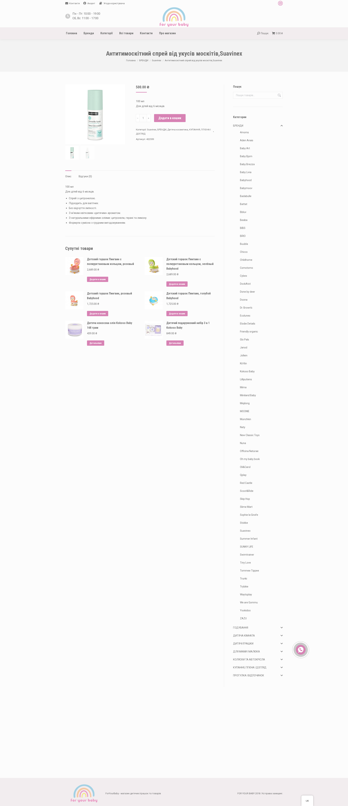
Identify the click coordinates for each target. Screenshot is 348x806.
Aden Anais (246, 140)
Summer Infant (249, 538)
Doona (243, 299)
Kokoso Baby (247, 371)
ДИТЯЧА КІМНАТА (244, 635)
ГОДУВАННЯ (240, 627)
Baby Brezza (247, 164)
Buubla (244, 243)
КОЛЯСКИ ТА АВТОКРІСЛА (249, 659)
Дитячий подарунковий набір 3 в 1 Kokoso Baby (188, 325)
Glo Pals (244, 339)
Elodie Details (247, 323)
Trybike (244, 586)
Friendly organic (249, 331)
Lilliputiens (246, 379)
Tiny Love (245, 562)
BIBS (242, 228)
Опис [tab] (68, 176)
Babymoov (246, 188)
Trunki (243, 578)
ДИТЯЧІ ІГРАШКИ (243, 643)
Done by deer (247, 291)
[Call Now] (300, 649)
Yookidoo (245, 610)
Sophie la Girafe (249, 514)
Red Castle (246, 482)
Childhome (246, 259)
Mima (243, 387)
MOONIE (244, 411)
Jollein (243, 355)
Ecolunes (245, 315)
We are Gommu (249, 602)
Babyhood (246, 180)
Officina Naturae (249, 451)
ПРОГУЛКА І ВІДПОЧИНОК (248, 675)
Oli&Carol (245, 467)
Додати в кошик (169, 118)
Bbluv (243, 212)
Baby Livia (245, 172)
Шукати (279, 95)
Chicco (244, 251)
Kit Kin (243, 363)
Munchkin (245, 419)
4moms (244, 132)
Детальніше (96, 343)
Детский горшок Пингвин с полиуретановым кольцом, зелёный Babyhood (190, 263)
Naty (242, 427)
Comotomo (246, 267)
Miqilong (245, 403)
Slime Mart (246, 506)
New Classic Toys (250, 435)
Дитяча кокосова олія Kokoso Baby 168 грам (109, 325)
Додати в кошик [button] (98, 279)
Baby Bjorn (246, 156)
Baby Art (245, 148)
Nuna (243, 443)
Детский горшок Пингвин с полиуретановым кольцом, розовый (110, 261)
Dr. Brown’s (246, 307)
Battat (243, 204)
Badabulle (245, 196)
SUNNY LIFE (246, 546)
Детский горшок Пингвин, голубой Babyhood (188, 296)
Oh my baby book (250, 459)
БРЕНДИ (161, 129)
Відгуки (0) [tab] (85, 176)
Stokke (244, 522)
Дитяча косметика (177, 129)
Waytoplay (246, 594)
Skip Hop (245, 498)
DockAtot (245, 283)
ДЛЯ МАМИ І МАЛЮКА (246, 651)
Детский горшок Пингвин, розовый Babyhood (109, 296)
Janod (243, 347)
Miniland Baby (248, 395)
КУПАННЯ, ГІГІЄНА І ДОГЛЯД (249, 667)
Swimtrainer (247, 554)
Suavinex (151, 129)
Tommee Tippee (249, 570)
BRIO (243, 236)
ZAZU (243, 618)
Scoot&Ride (246, 490)
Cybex (243, 275)
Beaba (243, 220)
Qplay (243, 475)
